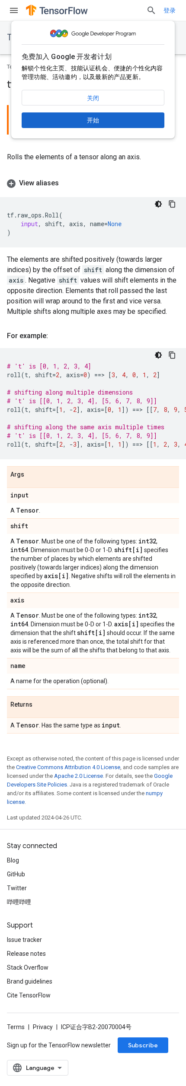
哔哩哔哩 (19, 901)
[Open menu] (13, 10)
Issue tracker (24, 939)
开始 (93, 120)
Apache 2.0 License (78, 776)
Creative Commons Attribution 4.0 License (68, 767)
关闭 (93, 98)
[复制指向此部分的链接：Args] (33, 475)
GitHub (16, 874)
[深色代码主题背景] (158, 204)
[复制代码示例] (172, 204)
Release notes (26, 953)
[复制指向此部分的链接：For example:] (56, 336)
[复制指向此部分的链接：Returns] (41, 705)
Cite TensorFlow (29, 995)
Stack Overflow (27, 967)
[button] (93, 183)
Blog (13, 860)
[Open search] (151, 10)
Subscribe (143, 1045)
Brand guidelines (29, 981)
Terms (16, 1026)
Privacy (43, 1026)
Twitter (17, 888)
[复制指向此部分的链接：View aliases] (67, 183)
